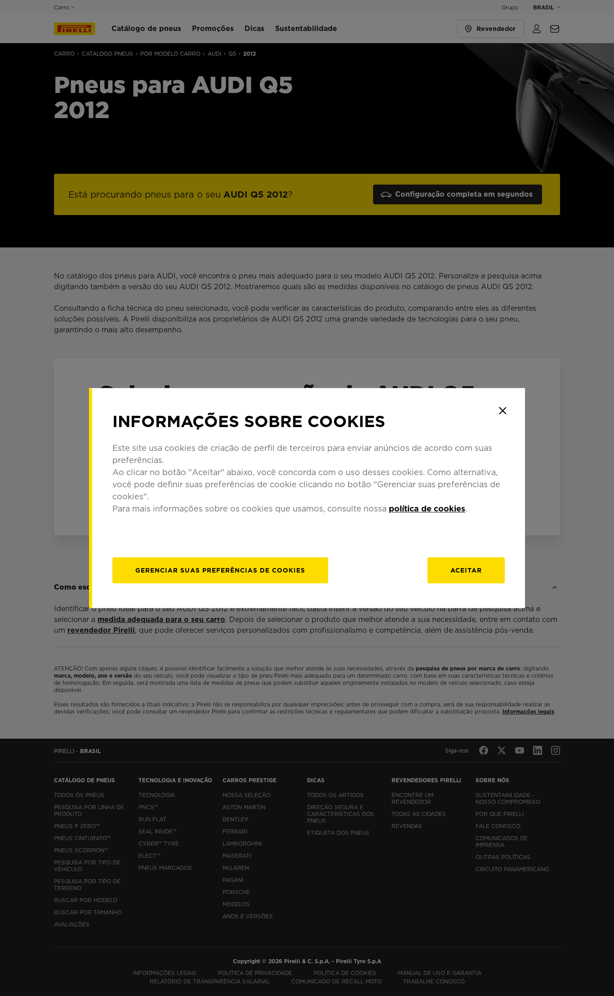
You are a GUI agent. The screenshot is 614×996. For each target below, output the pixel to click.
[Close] (503, 410)
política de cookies (427, 508)
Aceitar (466, 570)
